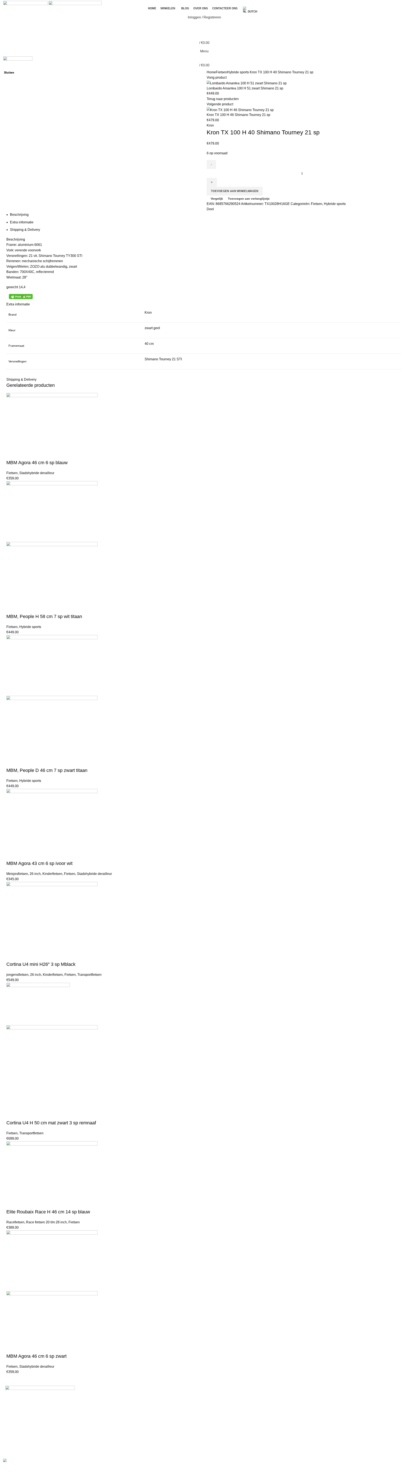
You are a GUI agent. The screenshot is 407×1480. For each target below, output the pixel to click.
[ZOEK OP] (401, 15)
